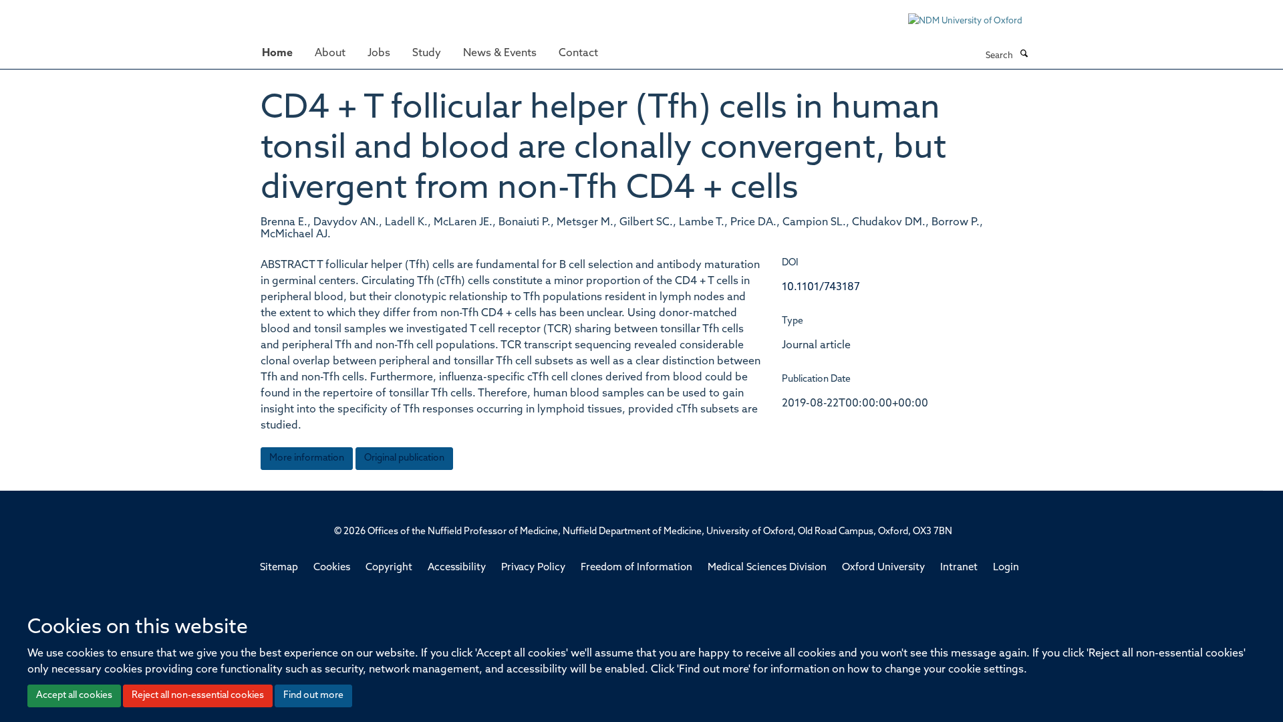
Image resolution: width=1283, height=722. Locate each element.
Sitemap (279, 568)
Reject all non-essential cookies (198, 696)
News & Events (500, 53)
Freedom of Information (636, 568)
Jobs (379, 53)
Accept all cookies (74, 696)
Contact (578, 53)
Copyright (389, 568)
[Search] (1023, 54)
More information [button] (306, 458)
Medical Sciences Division (767, 568)
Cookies (331, 568)
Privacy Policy (533, 568)
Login (1006, 568)
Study (426, 53)
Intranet (959, 568)
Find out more (313, 696)
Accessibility (457, 568)
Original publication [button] (404, 458)
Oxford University (883, 568)
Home (277, 53)
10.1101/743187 (821, 287)
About (330, 53)
